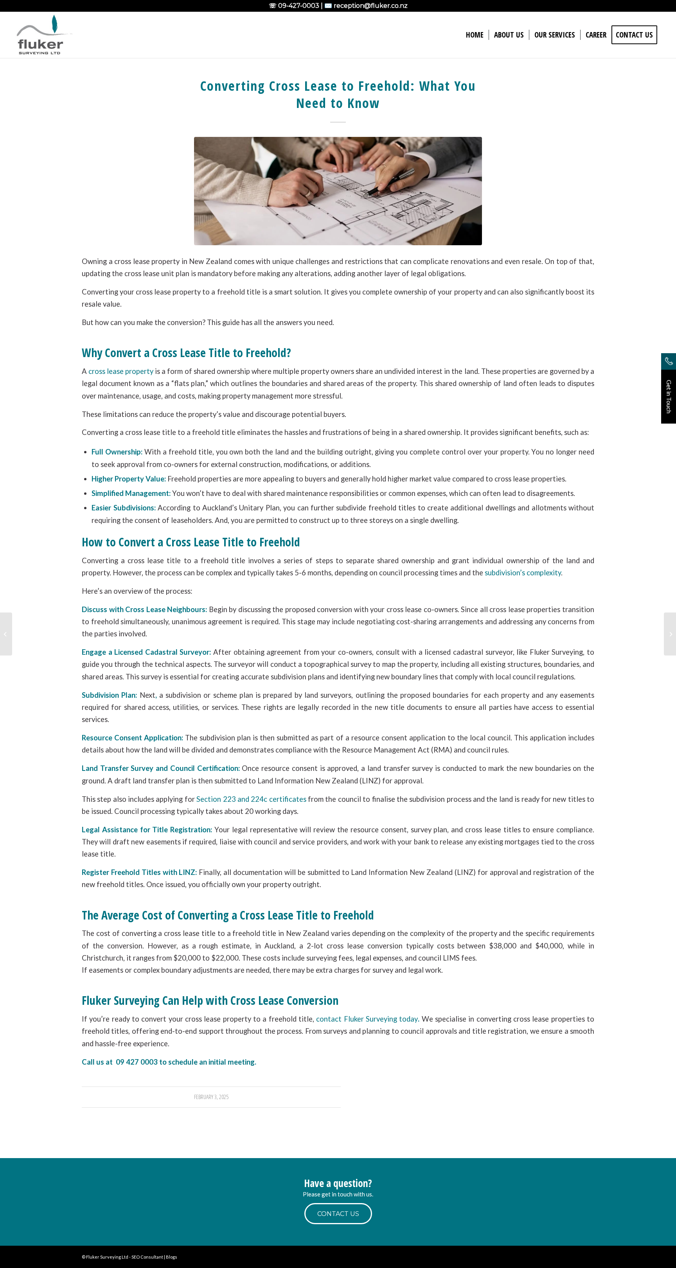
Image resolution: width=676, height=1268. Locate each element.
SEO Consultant (147, 1256)
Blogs (171, 1256)
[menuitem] (475, 35)
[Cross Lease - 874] (338, 191)
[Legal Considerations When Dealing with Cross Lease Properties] (6, 634)
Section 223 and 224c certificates (251, 799)
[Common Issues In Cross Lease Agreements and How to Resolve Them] (670, 634)
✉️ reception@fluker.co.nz (366, 5)
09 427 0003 (137, 1062)
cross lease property (120, 371)
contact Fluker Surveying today (366, 1019)
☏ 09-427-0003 (294, 5)
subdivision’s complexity (523, 572)
